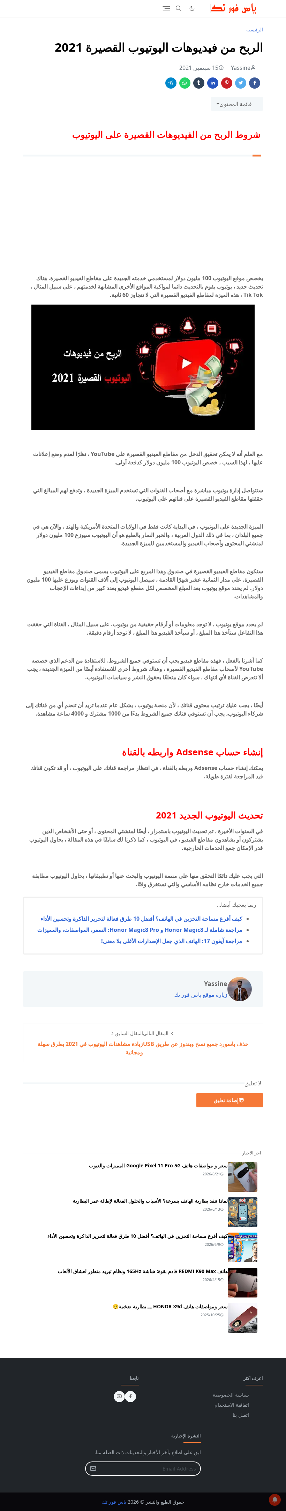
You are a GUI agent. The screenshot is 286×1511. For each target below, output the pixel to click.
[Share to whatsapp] (184, 83)
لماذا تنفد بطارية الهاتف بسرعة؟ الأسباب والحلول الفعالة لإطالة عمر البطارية (150, 1200)
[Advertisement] (143, 216)
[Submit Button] (93, 1468)
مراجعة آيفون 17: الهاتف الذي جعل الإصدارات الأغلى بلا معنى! (171, 941)
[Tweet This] (240, 83)
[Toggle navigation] (166, 9)
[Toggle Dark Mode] (192, 8)
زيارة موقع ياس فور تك (200, 994)
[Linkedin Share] (212, 83)
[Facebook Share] (254, 83)
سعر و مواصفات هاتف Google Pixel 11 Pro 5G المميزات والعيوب (158, 1165)
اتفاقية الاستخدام (231, 1404)
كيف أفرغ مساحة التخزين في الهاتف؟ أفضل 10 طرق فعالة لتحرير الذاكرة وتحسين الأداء (141, 918)
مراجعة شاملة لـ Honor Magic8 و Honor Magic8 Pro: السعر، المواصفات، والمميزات (139, 930)
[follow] (203, 8)
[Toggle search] (178, 8)
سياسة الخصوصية (231, 1394)
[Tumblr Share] (198, 83)
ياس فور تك (114, 1501)
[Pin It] (226, 83)
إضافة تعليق (226, 1100)
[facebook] (130, 1396)
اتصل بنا (241, 1415)
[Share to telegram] (170, 83)
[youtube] (119, 1396)
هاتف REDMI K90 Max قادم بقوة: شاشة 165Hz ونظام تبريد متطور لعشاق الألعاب (143, 1271)
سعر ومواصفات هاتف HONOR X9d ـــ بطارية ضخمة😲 (170, 1306)
